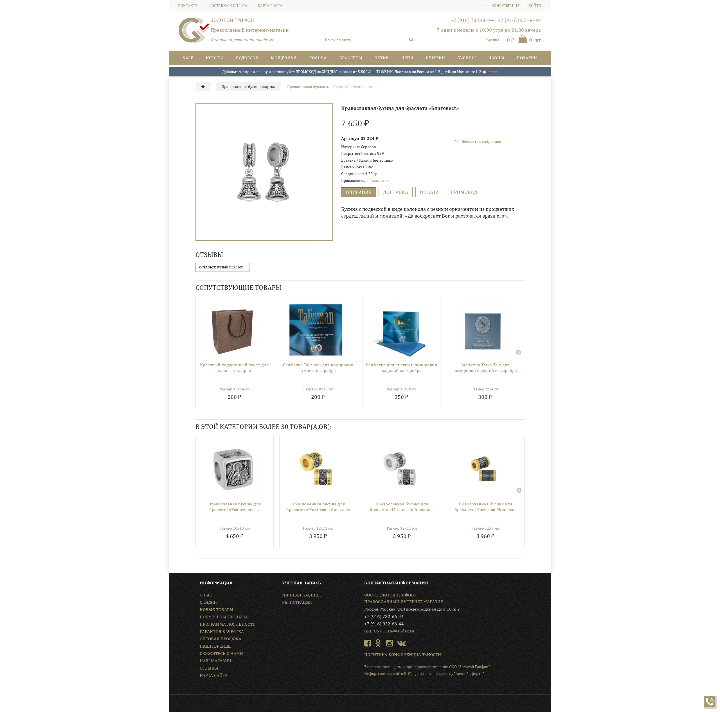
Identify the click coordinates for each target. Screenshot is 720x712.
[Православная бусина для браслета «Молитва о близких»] (400, 468)
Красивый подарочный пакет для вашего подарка (234, 367)
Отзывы (209, 668)
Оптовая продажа (220, 638)
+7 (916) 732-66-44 (472, 20)
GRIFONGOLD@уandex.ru (389, 631)
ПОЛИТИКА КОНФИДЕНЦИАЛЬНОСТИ (402, 654)
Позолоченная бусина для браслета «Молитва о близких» (318, 506)
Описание (358, 192)
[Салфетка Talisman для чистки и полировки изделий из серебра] (399, 329)
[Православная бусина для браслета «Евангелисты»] (232, 468)
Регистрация (297, 602)
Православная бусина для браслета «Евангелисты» (234, 506)
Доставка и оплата (228, 5)
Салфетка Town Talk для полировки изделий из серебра (485, 367)
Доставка (395, 192)
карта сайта (270, 5)
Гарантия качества (222, 631)
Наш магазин (215, 660)
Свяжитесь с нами (221, 653)
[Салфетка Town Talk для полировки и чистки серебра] (483, 329)
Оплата (429, 192)
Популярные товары (224, 617)
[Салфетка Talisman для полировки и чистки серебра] (316, 329)
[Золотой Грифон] (194, 32)
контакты (188, 5)
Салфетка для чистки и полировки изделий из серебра (401, 367)
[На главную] (202, 86)
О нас (206, 595)
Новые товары (216, 609)
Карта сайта (214, 675)
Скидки (208, 602)
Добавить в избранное (481, 141)
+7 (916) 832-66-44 (519, 20)
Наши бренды (216, 646)
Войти (534, 5)
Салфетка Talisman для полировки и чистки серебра (318, 367)
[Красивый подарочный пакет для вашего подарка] (232, 329)
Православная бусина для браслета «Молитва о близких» (402, 506)
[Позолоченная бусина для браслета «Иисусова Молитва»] (484, 468)
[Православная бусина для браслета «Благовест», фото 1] (264, 172)
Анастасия (379, 180)
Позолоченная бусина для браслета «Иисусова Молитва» (485, 506)
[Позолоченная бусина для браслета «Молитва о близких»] (316, 468)
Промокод (464, 192)
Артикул (350, 138)
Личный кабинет (302, 595)
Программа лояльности (228, 624)
